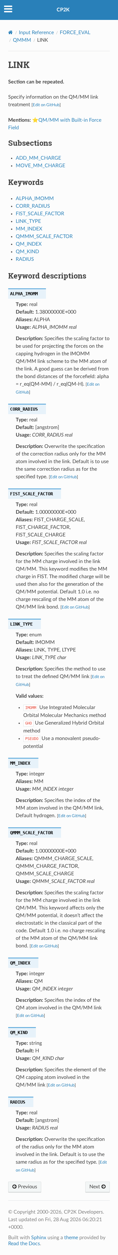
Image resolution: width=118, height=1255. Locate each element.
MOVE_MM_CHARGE (40, 165)
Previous (27, 1186)
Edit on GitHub (46, 105)
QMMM (22, 40)
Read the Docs (24, 1243)
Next (95, 1186)
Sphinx (38, 1237)
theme (71, 1237)
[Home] (10, 32)
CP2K (63, 9)
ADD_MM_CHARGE (38, 158)
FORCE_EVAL (75, 32)
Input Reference (36, 32)
